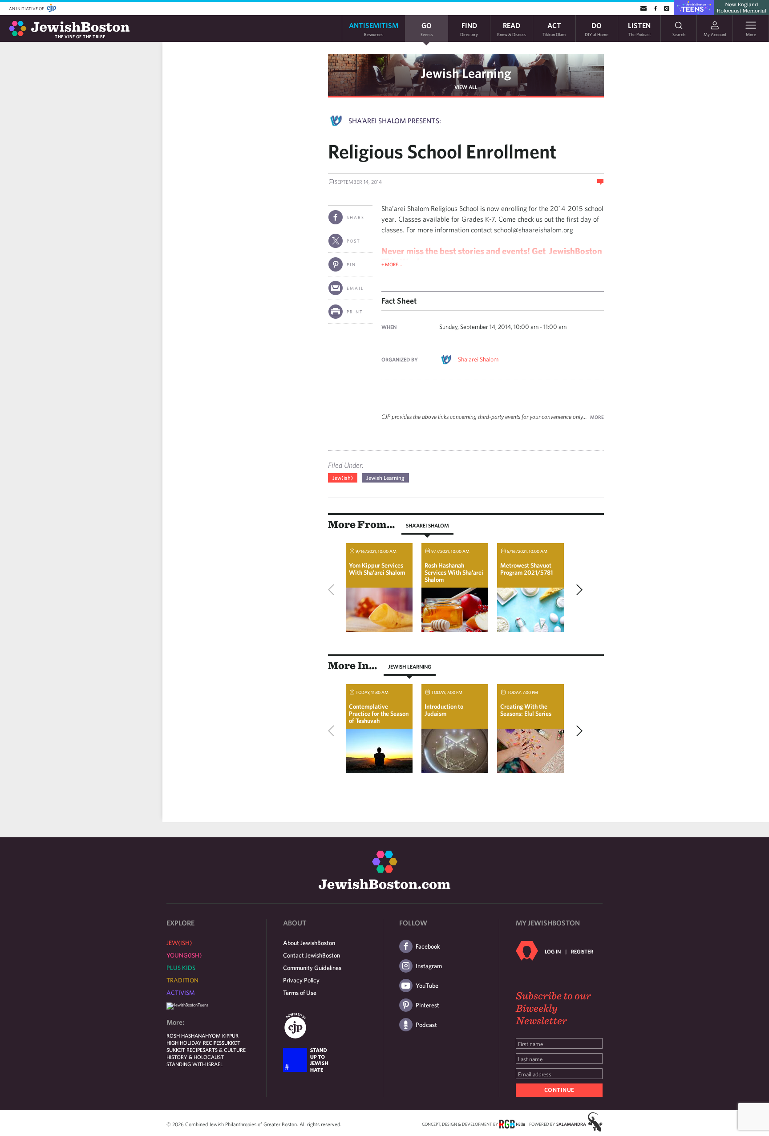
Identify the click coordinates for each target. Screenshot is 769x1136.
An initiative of (27, 8)
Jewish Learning (466, 73)
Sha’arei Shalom (478, 359)
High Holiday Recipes (194, 1042)
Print (355, 311)
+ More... (391, 264)
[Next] (577, 590)
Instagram (429, 966)
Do (596, 28)
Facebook (428, 946)
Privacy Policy (301, 980)
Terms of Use (299, 992)
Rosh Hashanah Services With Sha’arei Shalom (454, 572)
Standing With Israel (194, 1064)
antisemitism (373, 28)
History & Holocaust (195, 1057)
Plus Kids (180, 967)
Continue (559, 1090)
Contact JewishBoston (311, 955)
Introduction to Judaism (444, 710)
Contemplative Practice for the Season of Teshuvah (379, 713)
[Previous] (333, 590)
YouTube (427, 985)
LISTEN (639, 28)
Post (353, 240)
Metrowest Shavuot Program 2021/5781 (526, 569)
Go (427, 28)
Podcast (426, 1024)
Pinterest (427, 1005)
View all (466, 87)
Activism (180, 992)
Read (511, 28)
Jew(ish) (342, 478)
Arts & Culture (225, 1050)
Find (469, 28)
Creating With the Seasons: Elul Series (525, 710)
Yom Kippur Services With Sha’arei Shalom (377, 569)
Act (554, 28)
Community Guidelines (312, 967)
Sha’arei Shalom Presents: (394, 121)
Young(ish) (184, 955)
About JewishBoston (309, 942)
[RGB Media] (512, 1123)
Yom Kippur (224, 1035)
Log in (553, 951)
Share (355, 217)
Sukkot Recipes (185, 1050)
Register (582, 951)
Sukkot (231, 1042)
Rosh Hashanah (187, 1035)
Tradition (182, 980)
